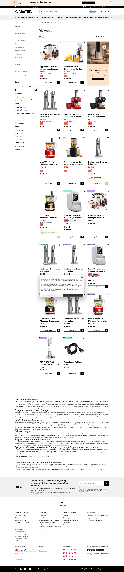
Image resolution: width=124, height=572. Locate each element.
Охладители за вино (20, 515)
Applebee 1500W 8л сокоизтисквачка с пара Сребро (48, 68)
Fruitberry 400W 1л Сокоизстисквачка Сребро (72, 68)
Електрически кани (20, 33)
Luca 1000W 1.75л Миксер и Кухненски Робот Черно (49, 216)
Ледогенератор (19, 47)
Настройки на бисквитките (95, 520)
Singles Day (42, 518)
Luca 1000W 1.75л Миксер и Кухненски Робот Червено (49, 163)
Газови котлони (19, 541)
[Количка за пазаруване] (108, 11)
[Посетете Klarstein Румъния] (69, 556)
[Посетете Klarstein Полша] (64, 556)
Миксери (17, 26)
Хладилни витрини (20, 531)
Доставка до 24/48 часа (24, 97)
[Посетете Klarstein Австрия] (66, 549)
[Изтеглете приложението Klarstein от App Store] (91, 550)
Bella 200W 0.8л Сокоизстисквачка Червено (72, 115)
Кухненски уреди (19, 146)
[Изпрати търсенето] (41, 11)
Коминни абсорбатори (21, 524)
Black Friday (42, 515)
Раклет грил (18, 36)
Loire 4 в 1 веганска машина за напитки (73, 216)
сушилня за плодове (20, 427)
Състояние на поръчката (70, 520)
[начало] (40, 22)
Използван (20, 123)
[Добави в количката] (58, 82)
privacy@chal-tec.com (83, 491)
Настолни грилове (20, 40)
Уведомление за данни (93, 518)
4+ (25, 110)
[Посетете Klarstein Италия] (75, 549)
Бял (20, 139)
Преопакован (21, 120)
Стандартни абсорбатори (22, 536)
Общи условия (62, 569)
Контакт (106, 6)
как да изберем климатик (46, 528)
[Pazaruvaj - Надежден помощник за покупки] (92, 11)
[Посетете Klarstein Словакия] (69, 553)
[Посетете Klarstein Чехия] (72, 553)
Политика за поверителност (85, 487)
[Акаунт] (101, 11)
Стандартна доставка (24, 100)
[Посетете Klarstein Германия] (64, 549)
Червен (21, 136)
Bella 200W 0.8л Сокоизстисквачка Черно (96, 115)
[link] (50, 53)
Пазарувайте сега (88, 2)
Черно (20, 133)
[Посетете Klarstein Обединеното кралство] (66, 553)
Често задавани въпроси (91, 6)
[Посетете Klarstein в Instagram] (16, 569)
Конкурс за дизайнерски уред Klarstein (98, 515)
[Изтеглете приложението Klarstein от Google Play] (100, 550)
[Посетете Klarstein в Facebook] (20, 569)
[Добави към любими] (59, 43)
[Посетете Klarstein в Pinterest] (29, 569)
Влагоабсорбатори (20, 520)
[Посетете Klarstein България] (72, 556)
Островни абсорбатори (22, 522)
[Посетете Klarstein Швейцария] (69, 549)
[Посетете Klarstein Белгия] (64, 559)
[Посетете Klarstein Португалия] (69, 559)
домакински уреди (32, 443)
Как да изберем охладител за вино (49, 520)
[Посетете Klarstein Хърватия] (66, 556)
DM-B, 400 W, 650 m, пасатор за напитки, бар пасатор (49, 363)
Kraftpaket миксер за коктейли (97, 163)
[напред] (111, 17)
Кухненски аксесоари (21, 75)
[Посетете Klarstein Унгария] (75, 553)
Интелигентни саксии (21, 68)
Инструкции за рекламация (71, 527)
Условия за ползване (91, 555)
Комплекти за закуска (21, 71)
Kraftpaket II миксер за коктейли (50, 115)
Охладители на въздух (21, 534)
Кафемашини (18, 54)
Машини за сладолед (21, 43)
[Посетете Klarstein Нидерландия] (66, 559)
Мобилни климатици (20, 518)
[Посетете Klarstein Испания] (64, 553)
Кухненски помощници (21, 57)
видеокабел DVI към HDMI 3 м (73, 363)
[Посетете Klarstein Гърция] (75, 559)
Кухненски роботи (20, 23)
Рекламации (66, 522)
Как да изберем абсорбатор (47, 522)
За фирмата (71, 569)
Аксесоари (18, 64)
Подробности (48, 82)
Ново (19, 117)
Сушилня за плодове (20, 50)
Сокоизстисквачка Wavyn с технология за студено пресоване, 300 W (73, 163)
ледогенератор (71, 416)
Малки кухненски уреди (21, 61)
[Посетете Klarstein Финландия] (75, 556)
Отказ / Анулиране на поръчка (71, 524)
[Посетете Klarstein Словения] (72, 559)
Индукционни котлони (21, 538)
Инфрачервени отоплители (23, 527)
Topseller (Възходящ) (103, 37)
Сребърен (21, 130)
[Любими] (105, 11)
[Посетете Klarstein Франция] (72, 549)
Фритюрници (18, 30)
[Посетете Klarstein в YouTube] (25, 569)
